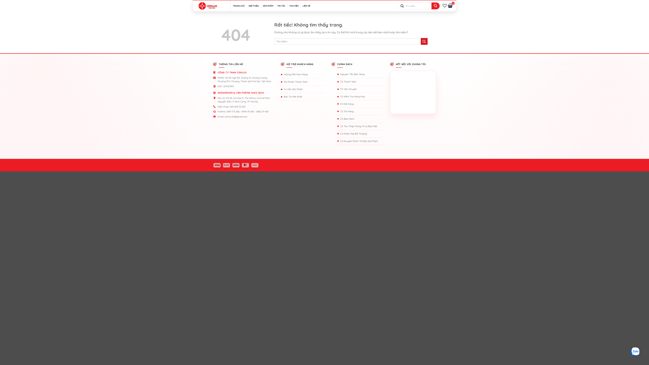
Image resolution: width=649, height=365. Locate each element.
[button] (450, 6)
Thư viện (294, 6)
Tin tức (281, 6)
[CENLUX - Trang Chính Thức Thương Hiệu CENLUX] (207, 6)
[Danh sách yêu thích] (444, 5)
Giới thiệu (254, 6)
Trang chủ (239, 6)
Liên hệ (306, 6)
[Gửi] (435, 6)
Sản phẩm (268, 6)
